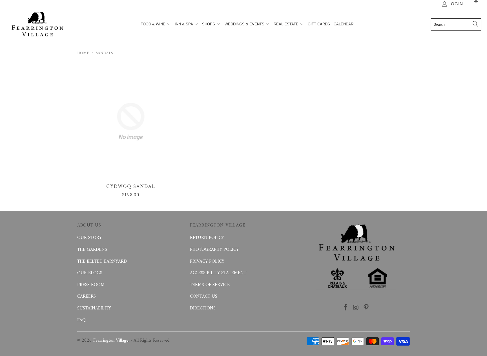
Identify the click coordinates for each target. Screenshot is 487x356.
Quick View (130, 134)
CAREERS (86, 296)
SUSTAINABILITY (94, 308)
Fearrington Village (110, 340)
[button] (156, 24)
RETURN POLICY (207, 238)
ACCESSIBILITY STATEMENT (218, 273)
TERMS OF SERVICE (210, 285)
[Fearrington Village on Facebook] (345, 308)
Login (455, 3)
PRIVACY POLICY (207, 261)
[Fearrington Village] (37, 24)
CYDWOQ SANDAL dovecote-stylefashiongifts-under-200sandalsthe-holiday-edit (130, 121)
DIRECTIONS (203, 308)
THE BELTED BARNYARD (102, 261)
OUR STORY (89, 238)
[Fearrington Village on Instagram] (356, 308)
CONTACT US (203, 296)
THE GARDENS (92, 250)
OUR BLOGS (89, 273)
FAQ (81, 320)
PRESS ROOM (91, 285)
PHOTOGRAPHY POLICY (214, 250)
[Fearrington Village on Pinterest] (366, 308)
